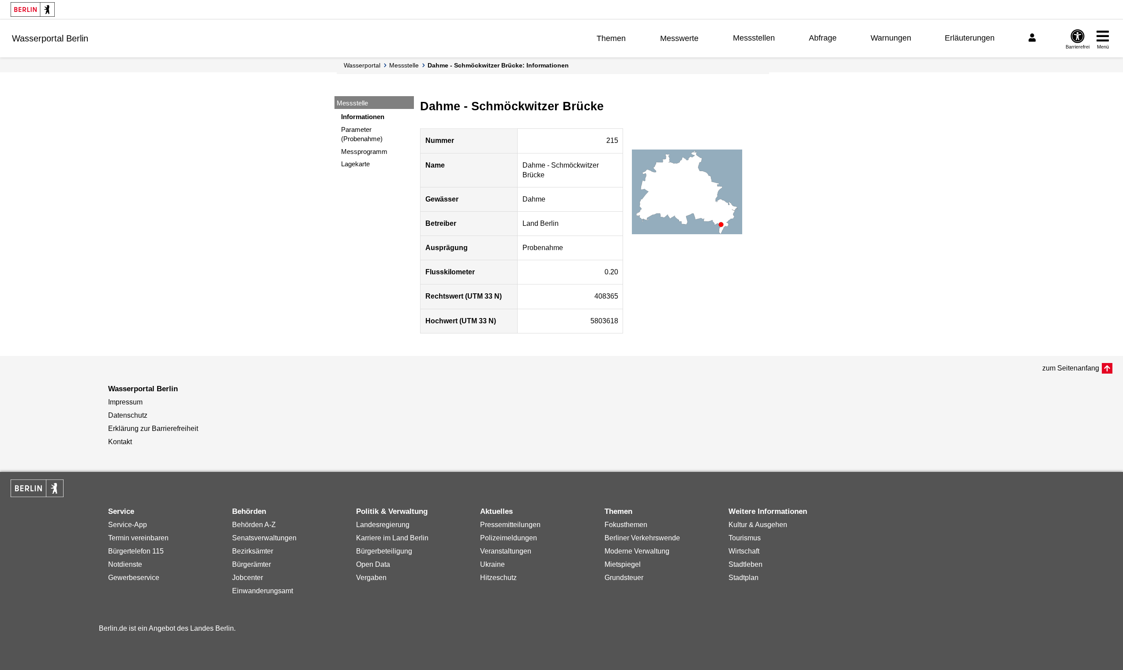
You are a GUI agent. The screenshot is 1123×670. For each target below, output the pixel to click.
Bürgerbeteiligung (384, 551)
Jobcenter (247, 577)
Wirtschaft (744, 551)
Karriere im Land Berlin (392, 538)
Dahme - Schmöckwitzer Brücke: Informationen (498, 65)
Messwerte (679, 38)
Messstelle (404, 65)
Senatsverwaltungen (264, 538)
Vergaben (371, 577)
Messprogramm (364, 151)
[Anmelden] (1033, 38)
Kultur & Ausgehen (758, 524)
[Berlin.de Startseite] (33, 9)
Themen (611, 38)
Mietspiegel (623, 564)
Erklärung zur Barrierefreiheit (153, 428)
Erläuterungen (970, 38)
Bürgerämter (251, 564)
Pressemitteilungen (510, 524)
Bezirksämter (252, 551)
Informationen (362, 116)
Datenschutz (127, 415)
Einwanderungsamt (262, 591)
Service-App (127, 524)
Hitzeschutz (498, 577)
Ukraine (492, 564)
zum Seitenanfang (1070, 368)
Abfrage (823, 38)
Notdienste (125, 564)
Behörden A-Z (254, 524)
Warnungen (891, 38)
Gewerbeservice (133, 577)
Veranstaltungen (505, 551)
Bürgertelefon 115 (136, 551)
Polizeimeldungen (508, 538)
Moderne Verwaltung (637, 551)
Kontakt (120, 441)
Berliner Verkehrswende (642, 538)
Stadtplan (744, 577)
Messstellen (754, 38)
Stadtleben (745, 564)
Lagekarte (355, 164)
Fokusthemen (626, 524)
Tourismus (745, 538)
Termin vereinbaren (138, 538)
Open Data (373, 564)
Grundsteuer (624, 577)
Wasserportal (362, 65)
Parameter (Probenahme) (362, 134)
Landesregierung (382, 524)
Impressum (125, 402)
